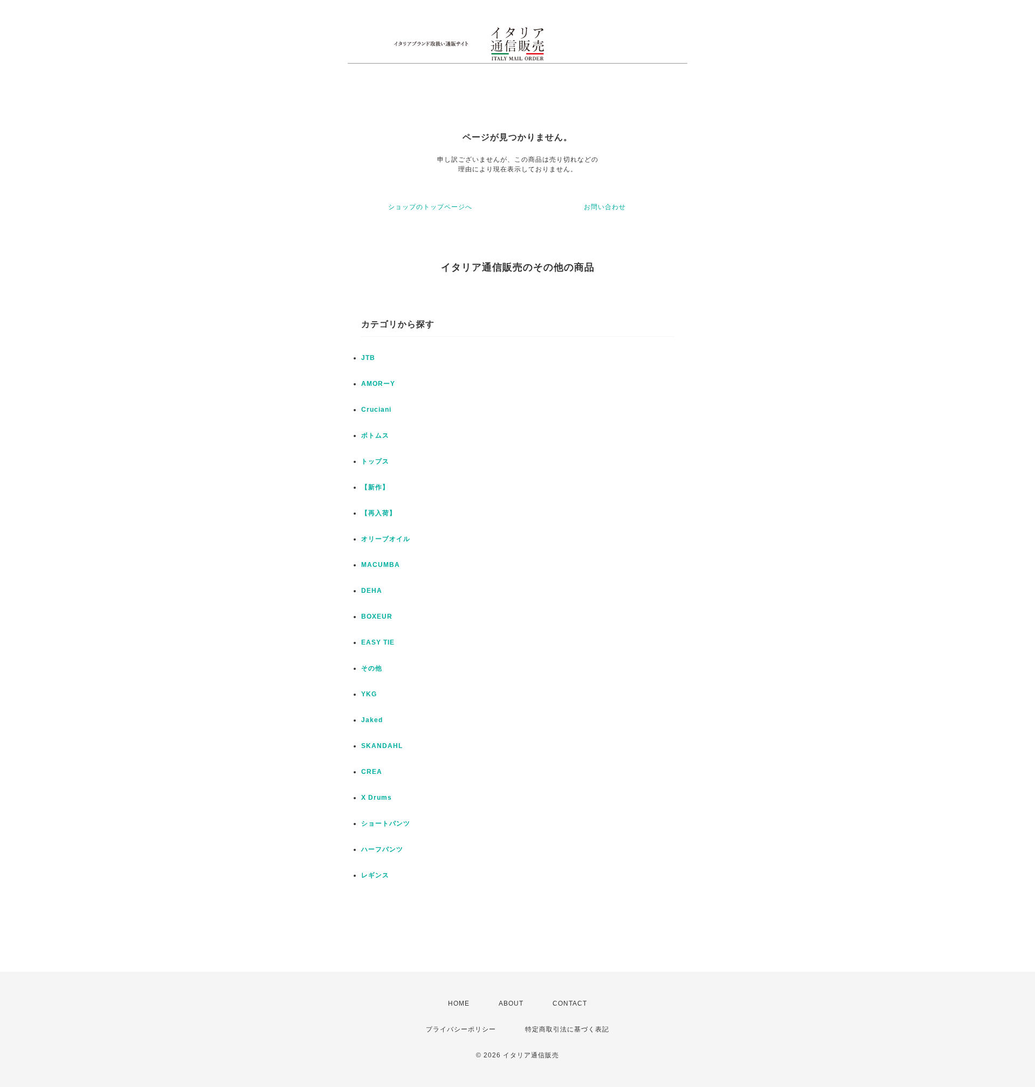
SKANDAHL (382, 746)
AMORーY (378, 383)
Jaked (372, 720)
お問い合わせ (605, 207)
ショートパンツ (385, 823)
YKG (369, 694)
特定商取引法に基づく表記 (567, 1029)
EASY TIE (378, 642)
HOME (459, 1003)
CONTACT (570, 1003)
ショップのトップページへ (430, 207)
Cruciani (376, 409)
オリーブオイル (385, 539)
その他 (371, 668)
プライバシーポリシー (461, 1029)
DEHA (371, 590)
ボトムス (375, 435)
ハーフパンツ (382, 849)
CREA (371, 772)
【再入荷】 (378, 513)
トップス (375, 461)
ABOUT (511, 1003)
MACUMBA (380, 565)
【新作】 (375, 487)
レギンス (375, 875)
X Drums (376, 797)
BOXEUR (376, 616)
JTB (368, 358)
